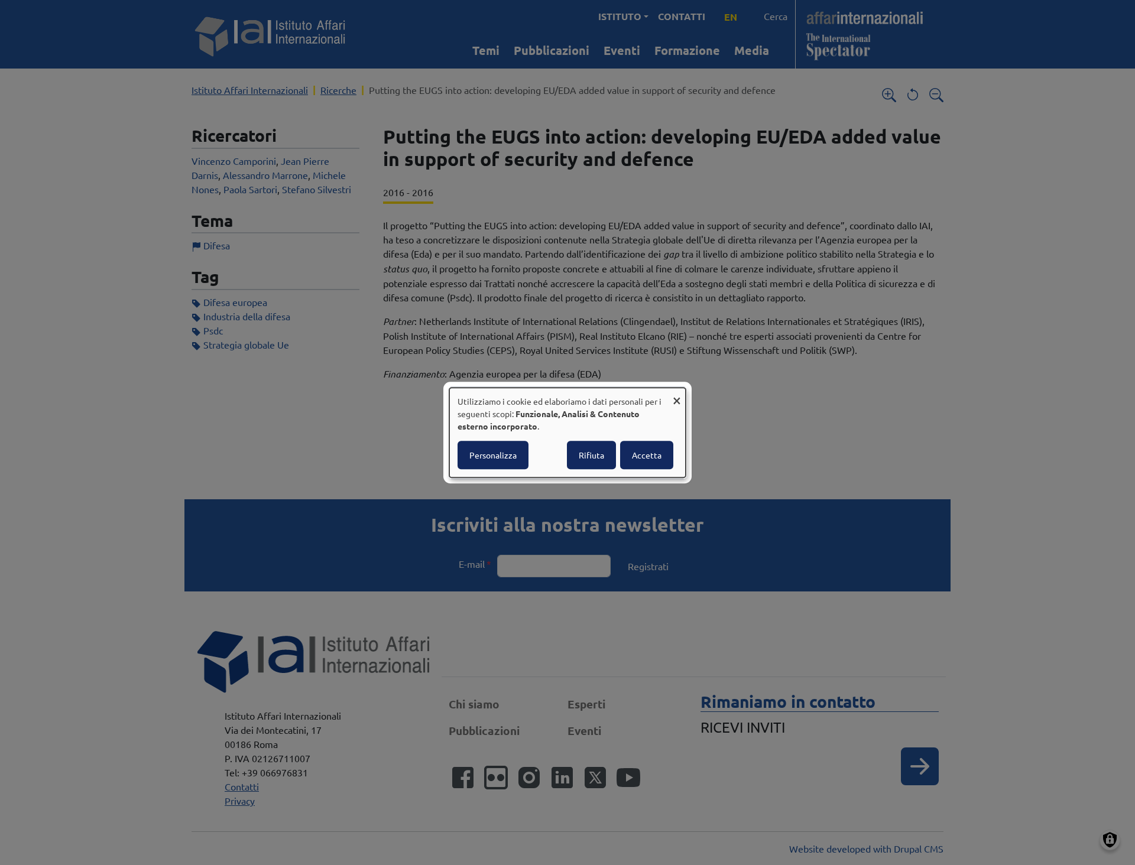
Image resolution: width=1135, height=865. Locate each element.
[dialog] (567, 432)
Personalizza (493, 455)
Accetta (646, 455)
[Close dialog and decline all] (677, 395)
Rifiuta (591, 455)
